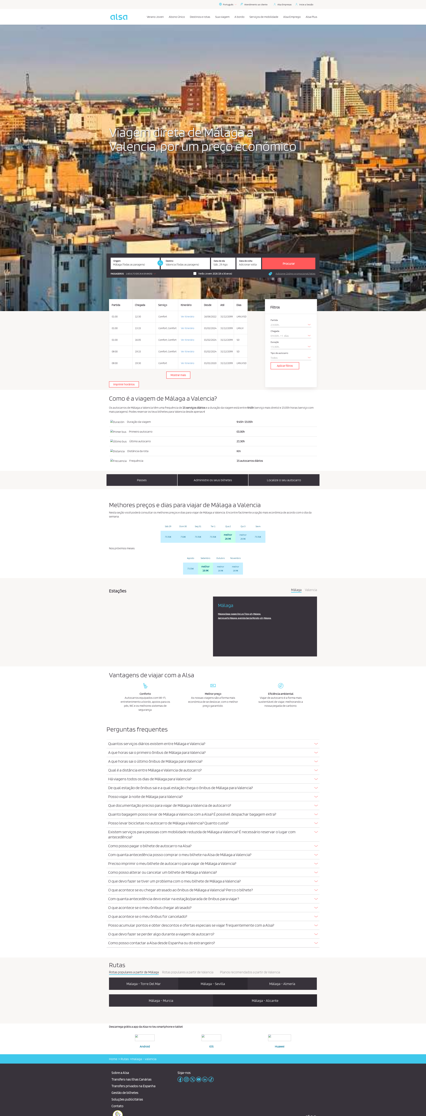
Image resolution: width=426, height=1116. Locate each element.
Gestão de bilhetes (124, 1093)
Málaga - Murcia (161, 1000)
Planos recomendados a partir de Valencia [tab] (250, 972)
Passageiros (117, 274)
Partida (274, 320)
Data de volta (245, 261)
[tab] (213, 744)
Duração (275, 342)
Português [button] (228, 4)
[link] (160, 263)
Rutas (124, 1059)
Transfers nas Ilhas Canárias (131, 1079)
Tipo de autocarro (279, 353)
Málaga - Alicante (265, 1000)
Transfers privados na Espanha (133, 1086)
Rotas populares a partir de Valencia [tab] (187, 972)
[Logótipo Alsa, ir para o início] (119, 17)
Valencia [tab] (311, 590)
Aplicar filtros (285, 365)
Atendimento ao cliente (255, 4)
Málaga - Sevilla (213, 983)
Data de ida (219, 261)
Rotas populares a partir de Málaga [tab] (134, 972)
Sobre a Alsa (120, 1073)
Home (113, 1059)
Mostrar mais (178, 375)
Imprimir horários (124, 384)
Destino (169, 261)
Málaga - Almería (282, 983)
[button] (134, 273)
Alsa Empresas (284, 4)
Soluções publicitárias (127, 1099)
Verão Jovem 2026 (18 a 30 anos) (215, 273)
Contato (117, 1106)
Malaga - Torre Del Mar (143, 983)
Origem (117, 261)
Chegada (275, 331)
